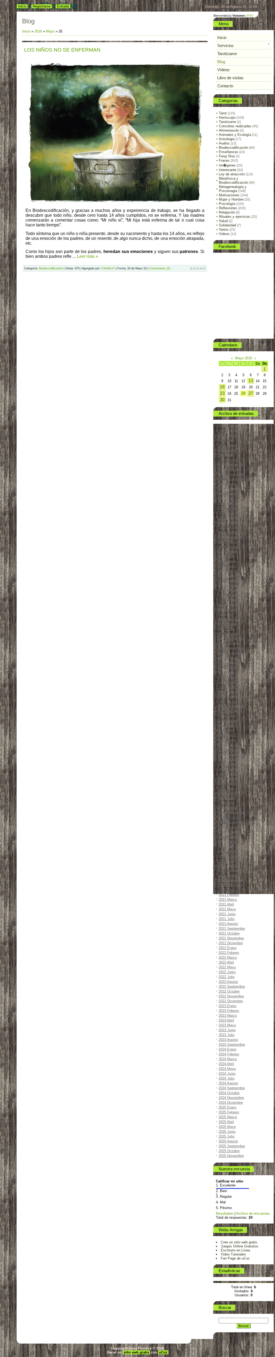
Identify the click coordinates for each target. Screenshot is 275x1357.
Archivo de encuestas (253, 1213)
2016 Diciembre (231, 653)
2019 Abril (226, 788)
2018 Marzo (228, 725)
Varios (224, 229)
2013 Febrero (229, 431)
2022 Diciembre (231, 1001)
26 (243, 393)
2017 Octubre (229, 701)
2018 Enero (227, 716)
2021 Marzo (228, 900)
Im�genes (227, 165)
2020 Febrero (229, 837)
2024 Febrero (229, 1054)
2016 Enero (227, 600)
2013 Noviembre (231, 474)
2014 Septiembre (232, 522)
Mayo (50, 31)
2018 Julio (226, 745)
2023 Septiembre (232, 1045)
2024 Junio (227, 1074)
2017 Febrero (229, 663)
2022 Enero (227, 948)
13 (250, 380)
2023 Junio (227, 1030)
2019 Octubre (229, 817)
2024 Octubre (229, 1093)
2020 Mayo (227, 851)
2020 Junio (227, 856)
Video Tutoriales (233, 1254)
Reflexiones (228, 208)
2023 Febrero (229, 1011)
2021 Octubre (229, 933)
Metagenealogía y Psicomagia (233, 189)
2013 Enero (227, 426)
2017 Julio (226, 687)
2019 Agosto (228, 808)
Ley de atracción (232, 174)
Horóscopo (227, 117)
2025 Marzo (228, 1117)
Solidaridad (227, 225)
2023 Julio (226, 1035)
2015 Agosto (228, 576)
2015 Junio (227, 566)
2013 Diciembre (231, 479)
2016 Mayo (227, 619)
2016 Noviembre (231, 648)
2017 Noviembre (231, 706)
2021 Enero (227, 890)
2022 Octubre (229, 991)
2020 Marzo (228, 841)
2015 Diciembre (231, 595)
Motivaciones (229, 195)
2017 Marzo (228, 667)
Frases (224, 160)
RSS (250, 15)
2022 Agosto (228, 982)
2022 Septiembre (232, 987)
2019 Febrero (229, 779)
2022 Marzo (228, 958)
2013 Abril (226, 440)
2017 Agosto (228, 692)
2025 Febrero (229, 1112)
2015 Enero (227, 542)
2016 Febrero (229, 605)
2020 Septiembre (232, 871)
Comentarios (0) (159, 268)
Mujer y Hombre (231, 199)
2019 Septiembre (232, 812)
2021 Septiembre (232, 929)
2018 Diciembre (231, 769)
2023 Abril (226, 1020)
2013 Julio (226, 455)
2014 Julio (226, 513)
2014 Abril (226, 498)
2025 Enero (227, 1107)
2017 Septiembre (232, 696)
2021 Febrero (229, 895)
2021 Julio (226, 919)
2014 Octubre (229, 527)
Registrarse (41, 6)
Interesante (227, 170)
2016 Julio (226, 629)
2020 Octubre (229, 875)
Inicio (22, 6)
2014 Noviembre (231, 532)
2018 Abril (226, 730)
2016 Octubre (229, 643)
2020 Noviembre (231, 880)
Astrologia (226, 139)
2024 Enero (227, 1049)
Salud (223, 221)
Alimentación (229, 130)
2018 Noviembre (231, 764)
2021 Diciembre (231, 943)
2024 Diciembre (231, 1103)
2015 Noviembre (231, 590)
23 (222, 393)
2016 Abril (226, 614)
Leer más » (87, 256)
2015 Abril (226, 556)
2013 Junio (227, 450)
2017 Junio (227, 682)
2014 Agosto (228, 518)
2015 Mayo (227, 561)
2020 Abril (226, 846)
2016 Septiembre (232, 638)
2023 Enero (227, 1006)
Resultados (224, 1213)
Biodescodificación (51, 268)
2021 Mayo (227, 909)
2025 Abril (226, 1122)
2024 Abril (226, 1064)
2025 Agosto (228, 1141)
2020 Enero (227, 832)
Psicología (227, 204)
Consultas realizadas (235, 126)
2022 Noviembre (231, 996)
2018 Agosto (228, 750)
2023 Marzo (228, 1016)
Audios (224, 143)
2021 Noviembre (231, 938)
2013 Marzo (228, 435)
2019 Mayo (227, 793)
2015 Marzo (228, 551)
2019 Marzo (228, 783)
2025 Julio (226, 1136)
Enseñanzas (228, 152)
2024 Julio (226, 1078)
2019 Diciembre (231, 827)
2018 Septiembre (232, 754)
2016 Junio (227, 624)
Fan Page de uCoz (235, 1258)
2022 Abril (226, 962)
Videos (224, 234)
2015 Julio (226, 571)
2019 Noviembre (231, 822)
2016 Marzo (228, 609)
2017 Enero (227, 658)
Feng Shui (227, 156)
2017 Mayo (227, 677)
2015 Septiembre (232, 580)
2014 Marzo (228, 493)
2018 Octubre (229, 759)
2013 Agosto (228, 460)
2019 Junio (227, 798)
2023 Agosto (228, 1040)
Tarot (223, 113)
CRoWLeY (108, 268)
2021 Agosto (228, 924)
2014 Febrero (229, 489)
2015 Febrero (229, 547)
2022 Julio (226, 977)
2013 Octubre (229, 469)
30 (222, 399)
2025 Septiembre (232, 1146)
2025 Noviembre (231, 1156)
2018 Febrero (229, 721)
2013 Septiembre (232, 464)
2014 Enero (227, 484)
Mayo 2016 (243, 358)
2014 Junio (227, 508)
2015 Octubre (229, 585)
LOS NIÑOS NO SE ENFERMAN (62, 50)
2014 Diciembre (231, 537)
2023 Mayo (227, 1025)
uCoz (163, 1352)
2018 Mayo (227, 735)
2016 (38, 31)
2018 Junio (227, 740)
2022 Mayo (227, 967)
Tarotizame (227, 122)
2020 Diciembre (231, 885)
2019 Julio (226, 803)
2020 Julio (226, 861)
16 (222, 387)
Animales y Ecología (235, 135)
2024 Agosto (228, 1083)
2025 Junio (227, 1132)
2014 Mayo (227, 503)
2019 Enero (227, 774)
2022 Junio (227, 972)
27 (250, 393)
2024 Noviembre (231, 1098)
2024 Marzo (228, 1059)
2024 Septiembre (232, 1088)
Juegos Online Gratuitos (239, 1246)
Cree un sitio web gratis (239, 1242)
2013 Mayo (227, 445)
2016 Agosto (228, 634)
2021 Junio (227, 914)
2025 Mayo (227, 1127)
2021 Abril (226, 904)
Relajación (227, 212)
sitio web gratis (136, 1352)
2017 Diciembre (231, 711)
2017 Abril (226, 672)
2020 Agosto (228, 866)
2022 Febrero (229, 953)
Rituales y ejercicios (234, 217)
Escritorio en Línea (235, 1250)
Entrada (63, 6)
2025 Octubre (229, 1151)
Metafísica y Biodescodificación (233, 180)
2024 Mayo (227, 1069)
